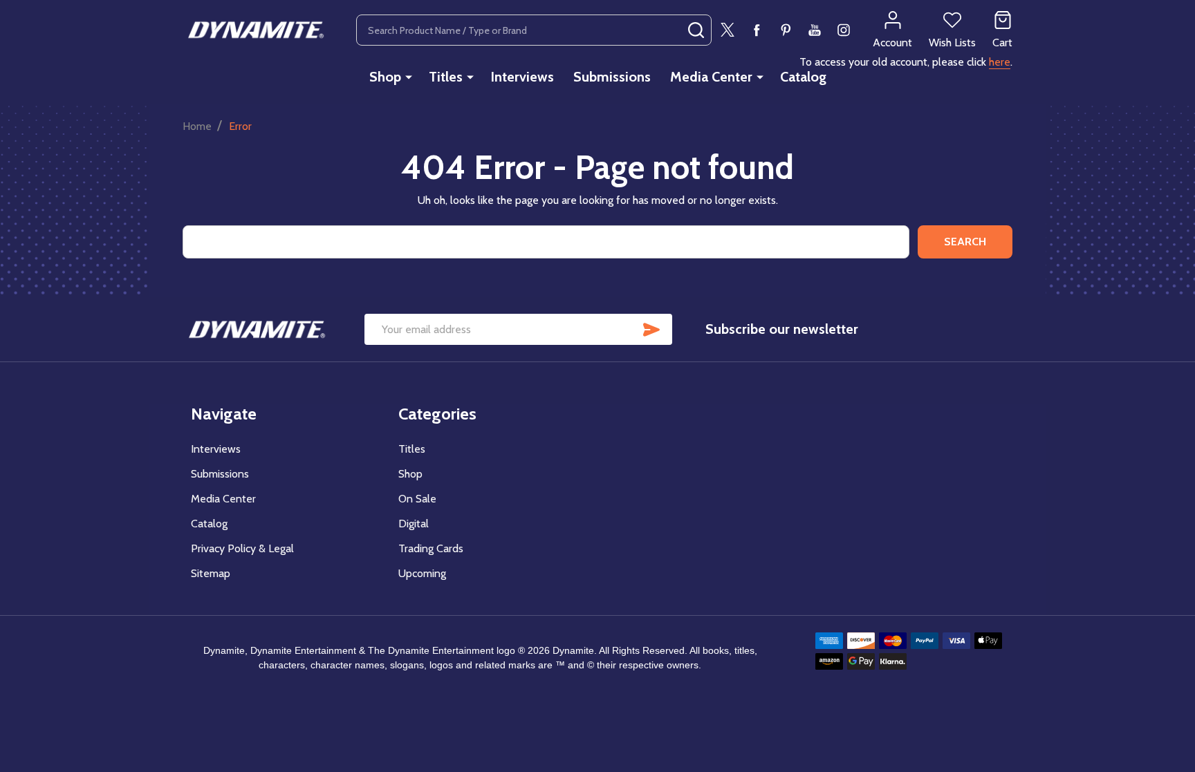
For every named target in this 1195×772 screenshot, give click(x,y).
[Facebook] (756, 29)
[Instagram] (843, 29)
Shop (385, 76)
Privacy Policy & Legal (242, 548)
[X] (727, 29)
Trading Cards (430, 548)
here (999, 61)
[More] (408, 76)
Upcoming (422, 573)
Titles (446, 76)
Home (197, 126)
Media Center (711, 76)
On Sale (417, 498)
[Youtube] (814, 29)
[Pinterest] (785, 29)
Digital (413, 523)
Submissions (612, 76)
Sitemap (210, 573)
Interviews (522, 76)
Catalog (803, 76)
